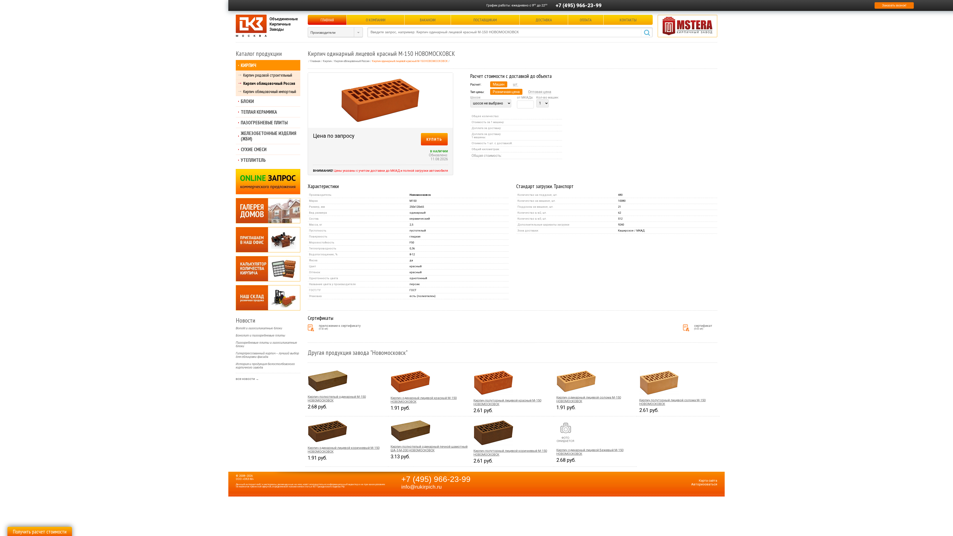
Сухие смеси (254, 149)
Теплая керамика (259, 112)
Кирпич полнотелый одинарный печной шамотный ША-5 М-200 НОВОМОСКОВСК (429, 448)
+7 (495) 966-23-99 (579, 5)
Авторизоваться (704, 484)
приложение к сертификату (340, 327)
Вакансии (428, 19)
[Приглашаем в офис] (268, 239)
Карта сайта (708, 480)
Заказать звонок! (894, 5)
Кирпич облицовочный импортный (269, 91)
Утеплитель (253, 160)
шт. (515, 84)
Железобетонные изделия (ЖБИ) (268, 136)
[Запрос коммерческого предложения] (268, 181)
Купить (434, 139)
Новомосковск (420, 195)
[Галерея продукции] (268, 210)
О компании (375, 19)
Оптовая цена (539, 92)
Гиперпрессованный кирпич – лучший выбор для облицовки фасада (267, 355)
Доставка (544, 19)
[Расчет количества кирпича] (268, 268)
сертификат (703, 327)
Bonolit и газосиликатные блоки (259, 328)
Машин (499, 84)
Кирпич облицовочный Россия (269, 83)
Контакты (628, 19)
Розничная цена (506, 92)
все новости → (247, 379)
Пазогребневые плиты (264, 122)
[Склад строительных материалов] (268, 297)
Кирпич (248, 65)
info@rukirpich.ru (421, 487)
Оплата (586, 19)
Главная (327, 19)
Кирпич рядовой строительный (267, 75)
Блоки (247, 101)
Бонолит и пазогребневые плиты (260, 335)
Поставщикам (485, 19)
